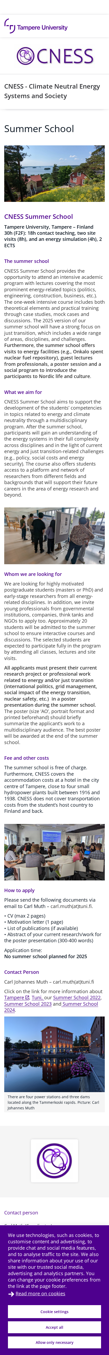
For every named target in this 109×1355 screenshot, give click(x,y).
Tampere (14, 997)
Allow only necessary (55, 1342)
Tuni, (38, 997)
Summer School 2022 (77, 997)
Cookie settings (54, 1311)
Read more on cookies (40, 1293)
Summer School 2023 (28, 1004)
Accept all (54, 1327)
